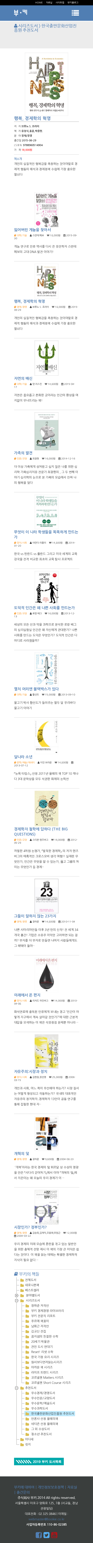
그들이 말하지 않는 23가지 (35, 916)
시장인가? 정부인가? (30, 1227)
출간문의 (23, 1493)
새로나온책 (32, 1285)
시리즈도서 (32, 1300)
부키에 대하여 (24, 1487)
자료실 (49, 2)
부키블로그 (72, 2)
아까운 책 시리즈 (41, 1367)
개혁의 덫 (21, 1154)
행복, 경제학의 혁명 (29, 301)
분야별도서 (32, 1295)
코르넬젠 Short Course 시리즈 (50, 1382)
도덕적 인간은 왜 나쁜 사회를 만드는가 (44, 608)
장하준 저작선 (39, 1305)
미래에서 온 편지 (27, 995)
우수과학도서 (39, 1408)
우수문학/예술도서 (42, 1403)
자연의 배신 (23, 378)
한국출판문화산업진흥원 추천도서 (52, 1413)
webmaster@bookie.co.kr (46, 1519)
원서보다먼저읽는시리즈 (46, 1362)
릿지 (28, 1444)
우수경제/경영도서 (42, 1393)
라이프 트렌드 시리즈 (44, 1372)
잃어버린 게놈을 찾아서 (32, 230)
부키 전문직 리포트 (42, 1315)
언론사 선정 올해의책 (44, 1418)
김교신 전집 (38, 1331)
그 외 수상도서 (40, 1429)
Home (39, 2)
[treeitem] (46, 1280)
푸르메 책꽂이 (39, 1321)
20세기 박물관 (40, 1341)
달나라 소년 (23, 757)
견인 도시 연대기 (41, 1346)
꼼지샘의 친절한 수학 (44, 1336)
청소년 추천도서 (41, 1434)
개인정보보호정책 (51, 1487)
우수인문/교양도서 (42, 1398)
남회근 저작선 (39, 1326)
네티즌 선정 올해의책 (44, 1423)
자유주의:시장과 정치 (30, 1072)
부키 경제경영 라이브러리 (47, 1310)
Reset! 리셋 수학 (41, 1351)
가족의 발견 (23, 453)
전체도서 (30, 1279)
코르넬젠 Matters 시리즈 (46, 1377)
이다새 (29, 1439)
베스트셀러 (32, 1290)
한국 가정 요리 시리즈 (44, 1357)
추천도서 (30, 1387)
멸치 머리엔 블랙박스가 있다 (36, 689)
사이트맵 (60, 2)
